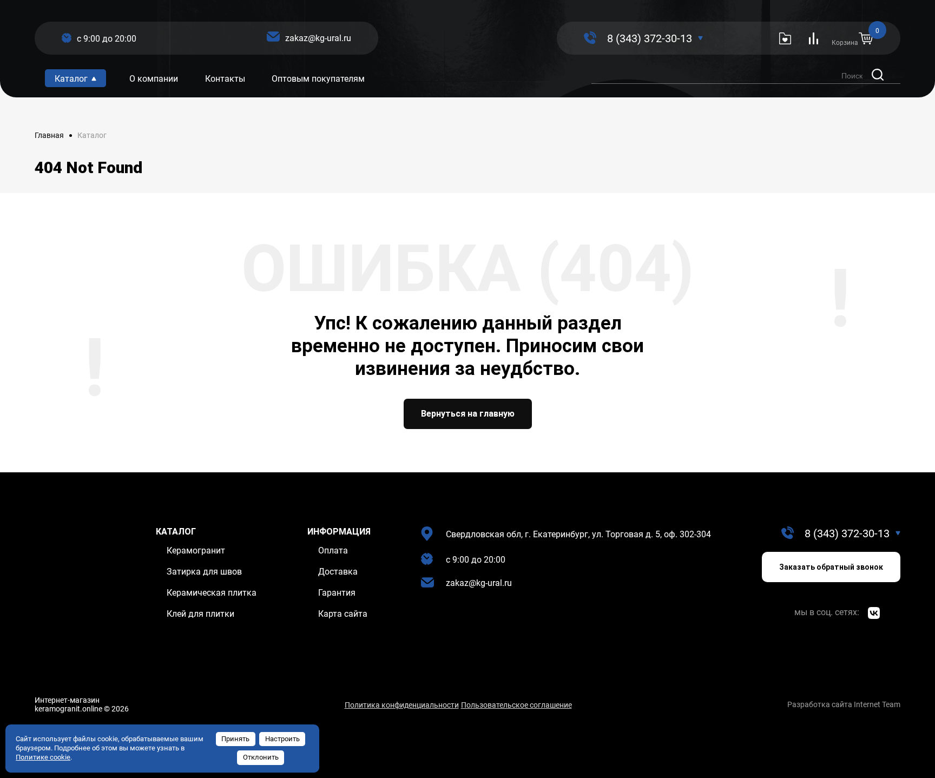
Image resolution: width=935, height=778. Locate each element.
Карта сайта (342, 614)
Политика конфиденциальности (402, 705)
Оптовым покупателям (318, 79)
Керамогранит (196, 550)
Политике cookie (43, 757)
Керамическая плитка (211, 593)
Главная (49, 135)
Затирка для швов (204, 571)
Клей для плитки (200, 614)
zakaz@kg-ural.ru (318, 38)
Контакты (225, 79)
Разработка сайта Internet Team (843, 704)
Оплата (333, 550)
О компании (153, 79)
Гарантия (336, 593)
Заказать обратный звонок (831, 567)
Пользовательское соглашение (516, 705)
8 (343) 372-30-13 (649, 38)
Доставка (338, 571)
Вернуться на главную (468, 413)
